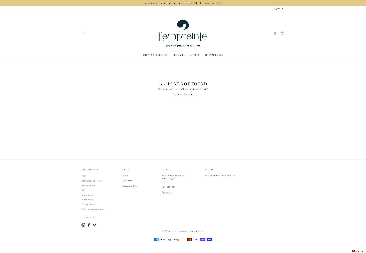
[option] (183, 3)
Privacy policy (88, 204)
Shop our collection (155, 55)
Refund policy (88, 185)
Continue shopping (183, 94)
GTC (83, 190)
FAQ (83, 176)
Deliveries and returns (92, 181)
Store (125, 175)
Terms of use (87, 195)
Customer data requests (93, 209)
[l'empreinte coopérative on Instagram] (83, 225)
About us (194, 55)
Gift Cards (127, 180)
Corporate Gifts (130, 186)
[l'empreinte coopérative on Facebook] (88, 225)
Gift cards (179, 55)
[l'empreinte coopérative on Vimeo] (94, 225)
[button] (359, 251)
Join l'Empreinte (213, 55)
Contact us (167, 192)
